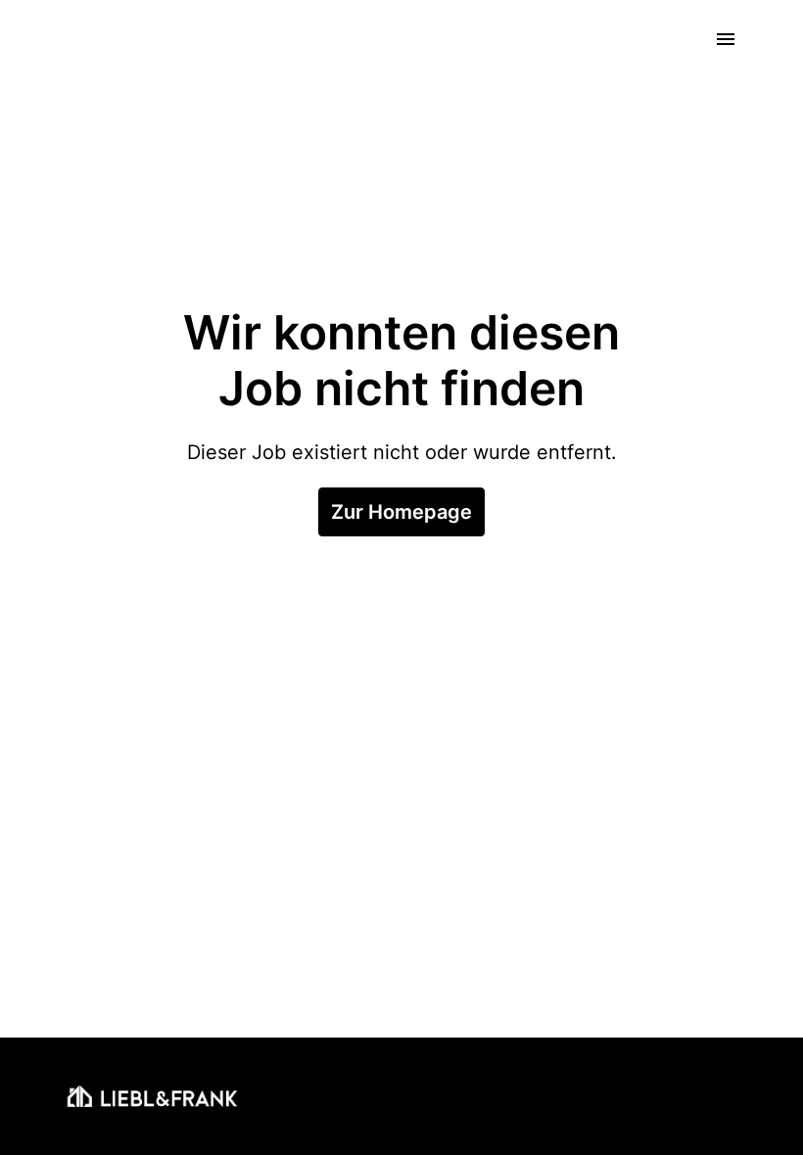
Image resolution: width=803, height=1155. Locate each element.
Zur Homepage (401, 512)
